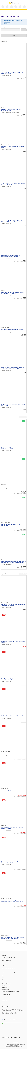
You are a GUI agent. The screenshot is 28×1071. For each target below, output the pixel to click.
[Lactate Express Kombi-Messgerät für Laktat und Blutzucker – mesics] (13, 811)
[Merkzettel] (15, 6)
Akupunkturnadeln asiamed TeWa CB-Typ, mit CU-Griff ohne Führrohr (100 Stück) (13, 293)
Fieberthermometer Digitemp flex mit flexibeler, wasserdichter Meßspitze (12, 679)
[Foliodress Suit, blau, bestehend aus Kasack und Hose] (13, 131)
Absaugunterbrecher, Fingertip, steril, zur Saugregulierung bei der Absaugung (10, 256)
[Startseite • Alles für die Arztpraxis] (13, 4)
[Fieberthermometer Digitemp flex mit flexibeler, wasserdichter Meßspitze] (13, 663)
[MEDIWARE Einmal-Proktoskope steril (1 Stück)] (13, 314)
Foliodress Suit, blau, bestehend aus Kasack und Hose (12, 147)
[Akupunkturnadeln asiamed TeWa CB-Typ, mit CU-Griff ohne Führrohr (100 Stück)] (13, 277)
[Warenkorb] (20, 6)
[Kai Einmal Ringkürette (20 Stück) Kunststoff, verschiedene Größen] (13, 94)
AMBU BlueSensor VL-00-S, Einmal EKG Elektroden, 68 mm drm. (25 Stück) (13, 184)
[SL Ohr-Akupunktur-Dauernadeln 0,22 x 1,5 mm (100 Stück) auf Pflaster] (13, 389)
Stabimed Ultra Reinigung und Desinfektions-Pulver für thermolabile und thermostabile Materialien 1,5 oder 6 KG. (13, 486)
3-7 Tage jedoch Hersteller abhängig (12, 112)
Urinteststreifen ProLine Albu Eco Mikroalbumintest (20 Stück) (13, 642)
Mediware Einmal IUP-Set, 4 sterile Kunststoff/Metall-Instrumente (13, 716)
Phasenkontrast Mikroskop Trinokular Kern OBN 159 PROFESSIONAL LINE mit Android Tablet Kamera (13, 562)
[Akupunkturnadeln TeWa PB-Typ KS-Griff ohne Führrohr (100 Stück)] (13, 57)
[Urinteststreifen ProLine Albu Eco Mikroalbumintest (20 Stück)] (13, 626)
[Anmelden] (11, 6)
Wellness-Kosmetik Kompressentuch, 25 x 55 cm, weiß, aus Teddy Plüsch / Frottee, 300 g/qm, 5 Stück (13, 368)
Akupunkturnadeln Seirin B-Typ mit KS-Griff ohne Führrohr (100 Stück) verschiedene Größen (12, 221)
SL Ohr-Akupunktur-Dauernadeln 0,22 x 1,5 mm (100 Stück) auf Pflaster (13, 405)
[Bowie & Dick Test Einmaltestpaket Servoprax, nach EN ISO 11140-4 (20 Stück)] (13, 432)
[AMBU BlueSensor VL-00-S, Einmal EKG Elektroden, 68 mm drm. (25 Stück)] (13, 168)
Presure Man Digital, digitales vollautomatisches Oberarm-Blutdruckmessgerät (12, 791)
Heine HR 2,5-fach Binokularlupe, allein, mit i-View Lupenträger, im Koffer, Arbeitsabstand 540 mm (13, 901)
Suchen (24, 29)
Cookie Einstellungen (6, 997)
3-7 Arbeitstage (8, 75)
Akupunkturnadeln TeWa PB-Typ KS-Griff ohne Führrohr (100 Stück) (12, 73)
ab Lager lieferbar (9, 902)
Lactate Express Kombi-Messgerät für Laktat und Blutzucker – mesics (12, 828)
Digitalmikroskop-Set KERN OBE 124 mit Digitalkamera (10, 525)
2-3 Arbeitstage (8, 186)
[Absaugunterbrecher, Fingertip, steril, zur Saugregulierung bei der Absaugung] (13, 242)
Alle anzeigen (23, 573)
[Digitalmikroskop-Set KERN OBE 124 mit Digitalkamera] (13, 509)
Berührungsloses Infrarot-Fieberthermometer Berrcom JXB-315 (11, 753)
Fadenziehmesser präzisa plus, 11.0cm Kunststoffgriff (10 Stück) (10, 862)
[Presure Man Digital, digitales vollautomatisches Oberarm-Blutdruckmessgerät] (13, 774)
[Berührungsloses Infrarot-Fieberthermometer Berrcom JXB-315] (13, 737)
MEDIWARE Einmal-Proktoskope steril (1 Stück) (12, 329)
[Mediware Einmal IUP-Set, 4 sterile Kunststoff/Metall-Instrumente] (13, 700)
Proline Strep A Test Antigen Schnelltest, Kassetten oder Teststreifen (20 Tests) (13, 605)
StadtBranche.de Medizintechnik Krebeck (11, 1037)
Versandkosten (23, 78)
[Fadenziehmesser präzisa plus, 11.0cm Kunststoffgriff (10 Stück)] (13, 849)
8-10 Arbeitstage (9, 527)
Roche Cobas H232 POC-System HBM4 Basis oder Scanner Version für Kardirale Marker (12, 938)
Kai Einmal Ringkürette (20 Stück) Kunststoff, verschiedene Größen (11, 110)
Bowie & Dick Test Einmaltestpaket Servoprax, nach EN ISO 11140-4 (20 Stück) (13, 448)
